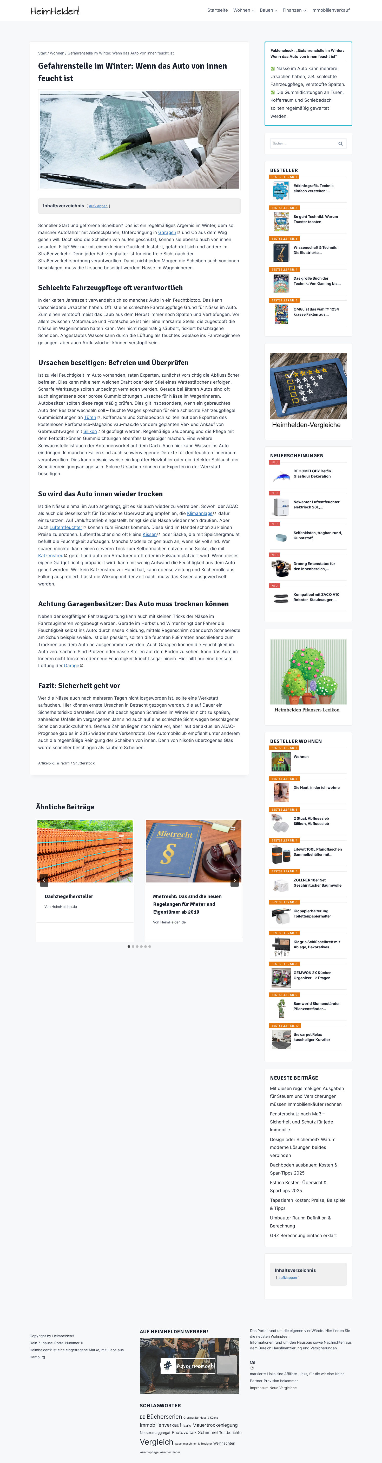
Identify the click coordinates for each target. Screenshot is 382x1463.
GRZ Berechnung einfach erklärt (303, 1235)
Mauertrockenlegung (215, 1425)
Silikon (90, 431)
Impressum (259, 1388)
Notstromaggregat (155, 1433)
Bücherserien (164, 1416)
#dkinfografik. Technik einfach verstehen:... (314, 188)
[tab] (129, 946)
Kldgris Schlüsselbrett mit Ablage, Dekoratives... (317, 944)
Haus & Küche (209, 1417)
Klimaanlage (200, 513)
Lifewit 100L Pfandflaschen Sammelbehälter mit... (318, 852)
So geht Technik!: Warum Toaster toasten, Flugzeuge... (316, 219)
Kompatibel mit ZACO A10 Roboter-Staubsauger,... (317, 597)
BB (143, 1417)
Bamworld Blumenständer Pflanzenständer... (317, 1006)
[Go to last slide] (44, 880)
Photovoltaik (184, 1432)
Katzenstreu (50, 555)
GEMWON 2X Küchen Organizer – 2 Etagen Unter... (313, 975)
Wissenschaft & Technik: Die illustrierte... (315, 250)
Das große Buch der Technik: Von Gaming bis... (317, 281)
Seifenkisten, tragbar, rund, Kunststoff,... (318, 535)
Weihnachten (224, 1443)
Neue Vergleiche (283, 1388)
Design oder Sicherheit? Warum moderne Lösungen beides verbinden (302, 1147)
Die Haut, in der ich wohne (317, 787)
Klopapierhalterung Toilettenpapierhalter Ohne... (312, 914)
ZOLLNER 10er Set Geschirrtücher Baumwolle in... (317, 883)
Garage (71, 665)
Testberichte (230, 1432)
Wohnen (301, 756)
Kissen (150, 534)
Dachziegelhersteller (68, 896)
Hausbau (304, 1342)
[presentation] (85, 851)
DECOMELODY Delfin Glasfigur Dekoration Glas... (312, 474)
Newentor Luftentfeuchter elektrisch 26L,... (317, 504)
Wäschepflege (149, 1452)
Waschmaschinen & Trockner (193, 1443)
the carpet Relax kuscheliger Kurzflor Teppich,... (312, 1037)
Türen (90, 417)
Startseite (217, 10)
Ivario (187, 1425)
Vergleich (156, 1441)
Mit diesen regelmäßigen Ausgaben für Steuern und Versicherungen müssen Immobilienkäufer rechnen (307, 1096)
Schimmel (208, 1432)
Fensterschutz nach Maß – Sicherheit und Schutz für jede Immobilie (301, 1121)
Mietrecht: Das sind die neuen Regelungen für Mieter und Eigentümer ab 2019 (187, 904)
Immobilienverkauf (331, 10)
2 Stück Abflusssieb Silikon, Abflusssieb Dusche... (311, 821)
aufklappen (98, 206)
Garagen (167, 232)
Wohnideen (280, 1336)
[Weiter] (234, 880)
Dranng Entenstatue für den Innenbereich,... (314, 566)
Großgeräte (191, 1417)
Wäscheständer (170, 1452)
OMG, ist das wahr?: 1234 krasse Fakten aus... (316, 311)
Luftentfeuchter (66, 527)
